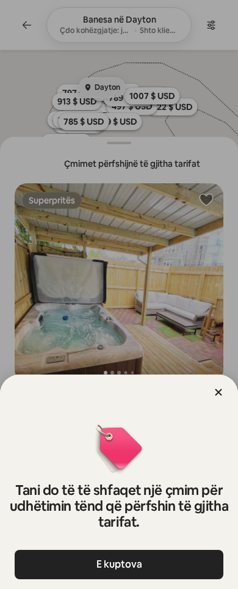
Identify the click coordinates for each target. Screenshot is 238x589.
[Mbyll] (218, 392)
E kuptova (119, 564)
